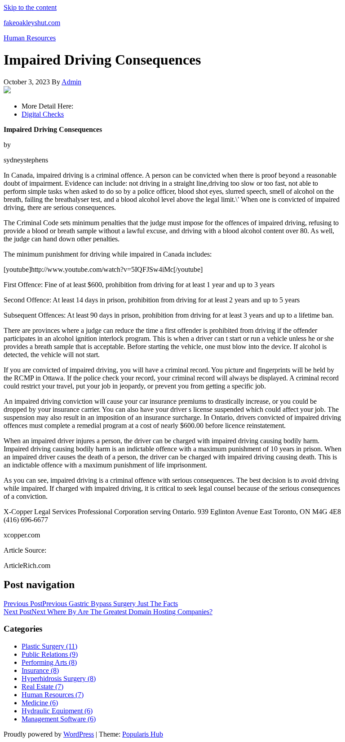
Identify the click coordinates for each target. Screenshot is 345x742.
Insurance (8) (40, 670)
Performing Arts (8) (49, 662)
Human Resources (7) (53, 694)
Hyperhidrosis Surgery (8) (59, 678)
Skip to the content (30, 7)
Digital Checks (43, 114)
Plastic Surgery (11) (49, 646)
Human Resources (30, 38)
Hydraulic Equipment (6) (57, 711)
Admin (71, 82)
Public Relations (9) (50, 654)
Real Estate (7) (42, 686)
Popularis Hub (142, 734)
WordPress (78, 734)
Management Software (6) (59, 719)
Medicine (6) (40, 703)
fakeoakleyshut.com (32, 22)
